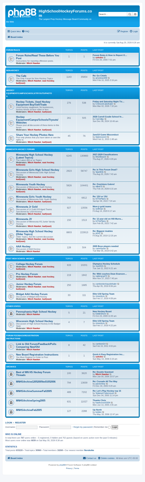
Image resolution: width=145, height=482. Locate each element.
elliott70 (99, 186)
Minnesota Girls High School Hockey (37, 169)
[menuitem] (25, 31)
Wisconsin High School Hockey (34, 321)
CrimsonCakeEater (104, 104)
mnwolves (100, 296)
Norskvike (89, 450)
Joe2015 (99, 266)
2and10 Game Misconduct (106, 135)
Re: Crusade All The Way (105, 381)
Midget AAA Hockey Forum (32, 294)
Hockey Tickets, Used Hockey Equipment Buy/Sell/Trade (33, 103)
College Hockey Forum (29, 264)
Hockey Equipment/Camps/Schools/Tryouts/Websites (37, 120)
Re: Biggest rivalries (103, 231)
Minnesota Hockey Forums (20, 149)
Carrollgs (100, 119)
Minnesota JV (24, 219)
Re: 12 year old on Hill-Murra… (108, 219)
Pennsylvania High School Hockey (36, 311)
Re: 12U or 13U (100, 196)
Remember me (101, 427)
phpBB (62, 465)
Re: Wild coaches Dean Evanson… (110, 274)
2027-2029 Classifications (105, 154)
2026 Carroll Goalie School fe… (108, 117)
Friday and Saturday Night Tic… (108, 101)
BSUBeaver (101, 157)
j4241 (98, 233)
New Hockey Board (102, 311)
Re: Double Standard (103, 372)
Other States (13, 306)
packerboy (100, 384)
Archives (11, 367)
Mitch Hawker (33, 63)
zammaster (101, 248)
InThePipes (101, 199)
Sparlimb (99, 172)
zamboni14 (101, 344)
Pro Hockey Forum (27, 274)
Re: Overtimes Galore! (104, 184)
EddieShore (101, 314)
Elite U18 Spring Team (103, 294)
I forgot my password (82, 427)
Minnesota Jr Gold (27, 206)
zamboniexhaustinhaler (106, 284)
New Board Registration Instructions (37, 354)
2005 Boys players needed (106, 246)
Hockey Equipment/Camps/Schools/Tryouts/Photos (29, 93)
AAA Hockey (23, 246)
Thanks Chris (99, 400)
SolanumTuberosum (105, 393)
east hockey (48, 81)
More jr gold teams (102, 206)
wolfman (99, 209)
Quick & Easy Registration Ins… (108, 354)
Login (8, 422)
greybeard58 (101, 78)
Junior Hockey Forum (28, 284)
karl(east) (20, 83)
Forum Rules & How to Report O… (110, 55)
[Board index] (22, 12)
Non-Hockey (12, 70)
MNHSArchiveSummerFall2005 (34, 391)
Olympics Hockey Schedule (106, 264)
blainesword (101, 137)
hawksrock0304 (103, 402)
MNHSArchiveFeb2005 (29, 410)
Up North (97, 410)
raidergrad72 (101, 276)
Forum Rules (13, 50)
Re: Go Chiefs (100, 76)
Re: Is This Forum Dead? (105, 169)
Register (20, 422)
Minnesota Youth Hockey (30, 184)
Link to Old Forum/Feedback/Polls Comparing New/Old (36, 345)
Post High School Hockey (20, 259)
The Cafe (21, 76)
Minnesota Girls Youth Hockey (33, 196)
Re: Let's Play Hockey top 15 (107, 391)
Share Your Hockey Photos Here (34, 135)
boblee (99, 412)
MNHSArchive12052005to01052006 (36, 381)
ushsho (99, 57)
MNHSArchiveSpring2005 (30, 400)
